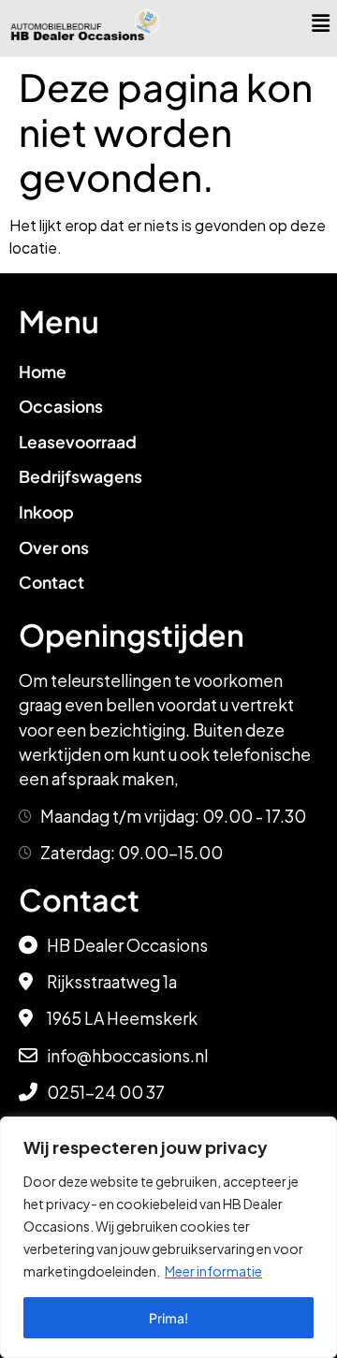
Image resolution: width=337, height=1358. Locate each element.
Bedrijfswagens (80, 476)
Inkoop (46, 512)
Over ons (54, 547)
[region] (168, 1237)
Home (42, 371)
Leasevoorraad (78, 441)
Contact (51, 582)
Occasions (61, 406)
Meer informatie (213, 1271)
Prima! (168, 1317)
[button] (321, 22)
